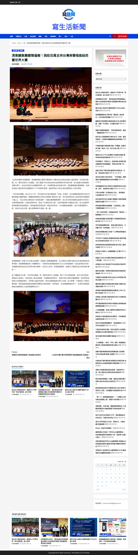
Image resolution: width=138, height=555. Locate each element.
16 (102, 478)
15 (98, 478)
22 (98, 482)
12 (115, 474)
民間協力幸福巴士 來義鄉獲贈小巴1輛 (108, 251)
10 (106, 474)
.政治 (65, 36)
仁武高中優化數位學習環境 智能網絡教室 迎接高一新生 (71, 355)
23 (102, 482)
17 (106, 478)
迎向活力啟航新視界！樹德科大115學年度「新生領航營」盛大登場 (24, 391)
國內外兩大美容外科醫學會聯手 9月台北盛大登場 (77, 391)
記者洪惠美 (15, 64)
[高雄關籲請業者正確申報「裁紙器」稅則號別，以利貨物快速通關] (112, 527)
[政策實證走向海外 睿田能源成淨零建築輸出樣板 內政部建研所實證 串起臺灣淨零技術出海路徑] (50, 378)
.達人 (59, 36)
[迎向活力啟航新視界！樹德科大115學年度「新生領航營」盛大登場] (24, 378)
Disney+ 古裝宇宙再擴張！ (104, 428)
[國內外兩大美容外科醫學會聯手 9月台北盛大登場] (77, 378)
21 (124, 478)
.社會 (25, 36)
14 (124, 474)
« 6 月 (97, 489)
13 (119, 474)
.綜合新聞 (33, 36)
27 (119, 482)
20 (119, 478)
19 (115, 478)
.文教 (45, 36)
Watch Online (122, 36)
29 (98, 486)
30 (102, 486)
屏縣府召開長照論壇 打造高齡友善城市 (26, 353)
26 (115, 482)
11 (111, 474)
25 (111, 482)
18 (111, 478)
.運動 (39, 36)
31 (106, 486)
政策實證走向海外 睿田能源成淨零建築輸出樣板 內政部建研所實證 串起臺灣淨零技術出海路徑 (50, 392)
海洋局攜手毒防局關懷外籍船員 (106, 336)
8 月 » (124, 489)
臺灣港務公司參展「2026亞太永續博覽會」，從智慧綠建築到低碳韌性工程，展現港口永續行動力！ (110, 434)
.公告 (71, 36)
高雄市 (21, 50)
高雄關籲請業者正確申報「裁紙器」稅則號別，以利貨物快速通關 (112, 540)
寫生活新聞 (69, 26)
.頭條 (11, 36)
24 (106, 482)
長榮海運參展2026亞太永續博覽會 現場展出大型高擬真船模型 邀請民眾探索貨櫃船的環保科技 (110, 443)
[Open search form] (110, 36)
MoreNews (76, 553)
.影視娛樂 (53, 36)
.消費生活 (18, 36)
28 (124, 482)
